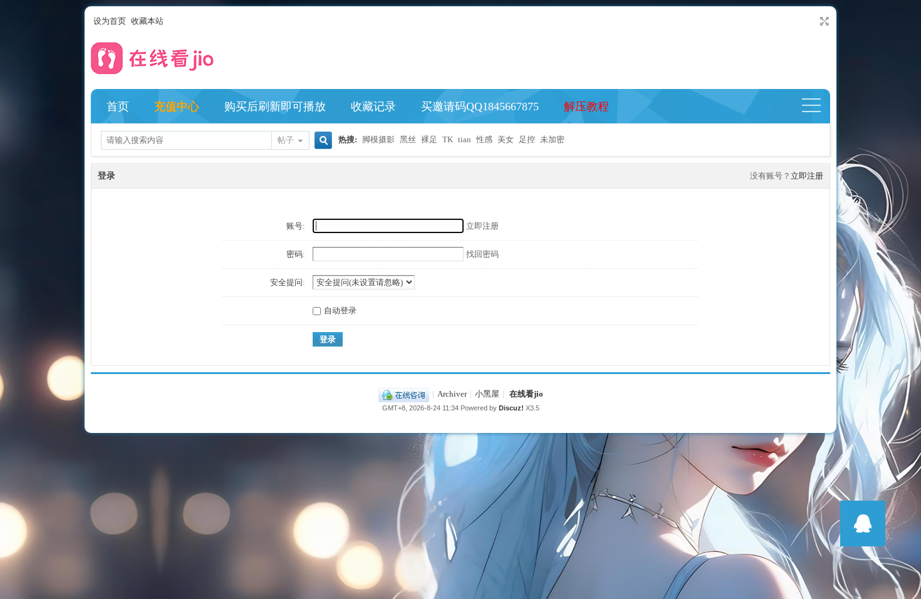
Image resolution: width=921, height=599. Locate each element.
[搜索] (321, 141)
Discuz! (511, 408)
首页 (118, 106)
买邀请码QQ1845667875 (480, 106)
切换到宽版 (823, 21)
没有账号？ (770, 175)
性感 (484, 139)
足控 (527, 139)
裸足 (429, 139)
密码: (295, 254)
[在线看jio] (153, 77)
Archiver (452, 393)
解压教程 (586, 106)
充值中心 (176, 106)
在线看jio (526, 393)
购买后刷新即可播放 (275, 106)
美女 (505, 139)
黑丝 (408, 139)
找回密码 (482, 254)
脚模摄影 (378, 139)
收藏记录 (373, 106)
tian (464, 139)
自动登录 (340, 310)
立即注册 (807, 175)
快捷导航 (816, 106)
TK (447, 139)
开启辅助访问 (812, 21)
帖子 (286, 140)
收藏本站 (147, 21)
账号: (295, 226)
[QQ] (403, 393)
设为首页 (109, 21)
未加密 (552, 139)
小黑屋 (487, 393)
